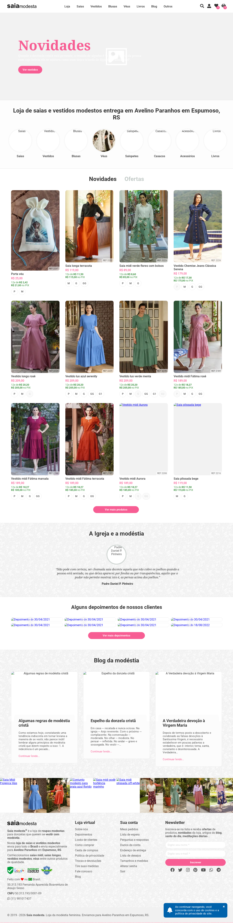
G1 (100, 393)
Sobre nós (81, 829)
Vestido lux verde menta (135, 376)
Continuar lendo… (29, 756)
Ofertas (134, 178)
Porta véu (17, 274)
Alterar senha (128, 866)
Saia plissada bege (186, 478)
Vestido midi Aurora (132, 478)
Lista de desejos (130, 855)
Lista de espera (130, 834)
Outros (168, 6)
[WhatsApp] (211, 870)
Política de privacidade (89, 855)
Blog (154, 6)
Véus (127, 6)
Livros (141, 6)
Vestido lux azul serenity (81, 376)
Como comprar (84, 845)
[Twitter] (180, 870)
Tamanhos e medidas (134, 861)
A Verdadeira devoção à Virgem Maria (184, 723)
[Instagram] (188, 870)
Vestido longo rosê (23, 376)
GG (84, 283)
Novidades (102, 178)
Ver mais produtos (116, 509)
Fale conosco (83, 871)
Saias (80, 6)
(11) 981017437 (20, 898)
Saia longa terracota (78, 265)
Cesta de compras (86, 850)
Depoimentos (83, 834)
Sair (122, 871)
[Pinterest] (195, 870)
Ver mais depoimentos (116, 635)
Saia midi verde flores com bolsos (141, 265)
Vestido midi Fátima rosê (190, 376)
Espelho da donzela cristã (113, 720)
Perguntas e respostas (134, 840)
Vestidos (96, 6)
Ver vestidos (30, 69)
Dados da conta (130, 845)
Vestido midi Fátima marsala (30, 478)
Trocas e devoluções (88, 861)
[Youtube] (203, 870)
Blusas (112, 6)
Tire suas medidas (87, 866)
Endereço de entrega (133, 850)
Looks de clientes (86, 840)
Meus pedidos (129, 829)
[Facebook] (172, 870)
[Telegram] (218, 870)
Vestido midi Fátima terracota (84, 478)
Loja (67, 6)
